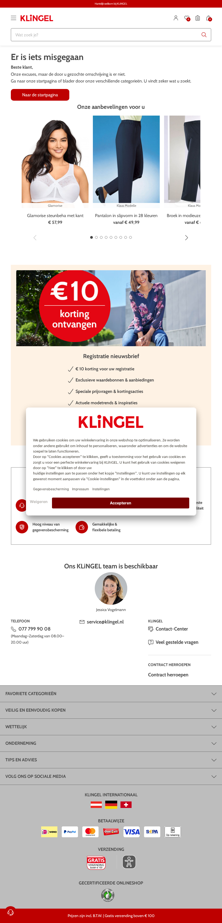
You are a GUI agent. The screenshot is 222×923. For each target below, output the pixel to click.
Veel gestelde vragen (177, 642)
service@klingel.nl (105, 622)
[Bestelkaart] (197, 18)
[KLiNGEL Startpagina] (37, 18)
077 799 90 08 (34, 629)
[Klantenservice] (10, 912)
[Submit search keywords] (204, 34)
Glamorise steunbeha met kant (55, 215)
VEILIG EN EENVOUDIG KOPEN (35, 710)
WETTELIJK (16, 726)
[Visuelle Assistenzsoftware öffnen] (126, 862)
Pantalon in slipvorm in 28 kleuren (126, 215)
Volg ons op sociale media (35, 776)
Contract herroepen (168, 675)
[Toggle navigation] (13, 18)
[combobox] (111, 34)
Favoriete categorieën (30, 693)
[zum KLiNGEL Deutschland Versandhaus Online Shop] (111, 805)
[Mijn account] (176, 18)
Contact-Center (172, 629)
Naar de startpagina (40, 94)
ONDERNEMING (20, 743)
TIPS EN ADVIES (21, 759)
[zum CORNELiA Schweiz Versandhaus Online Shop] (126, 804)
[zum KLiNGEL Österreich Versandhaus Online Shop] (96, 804)
